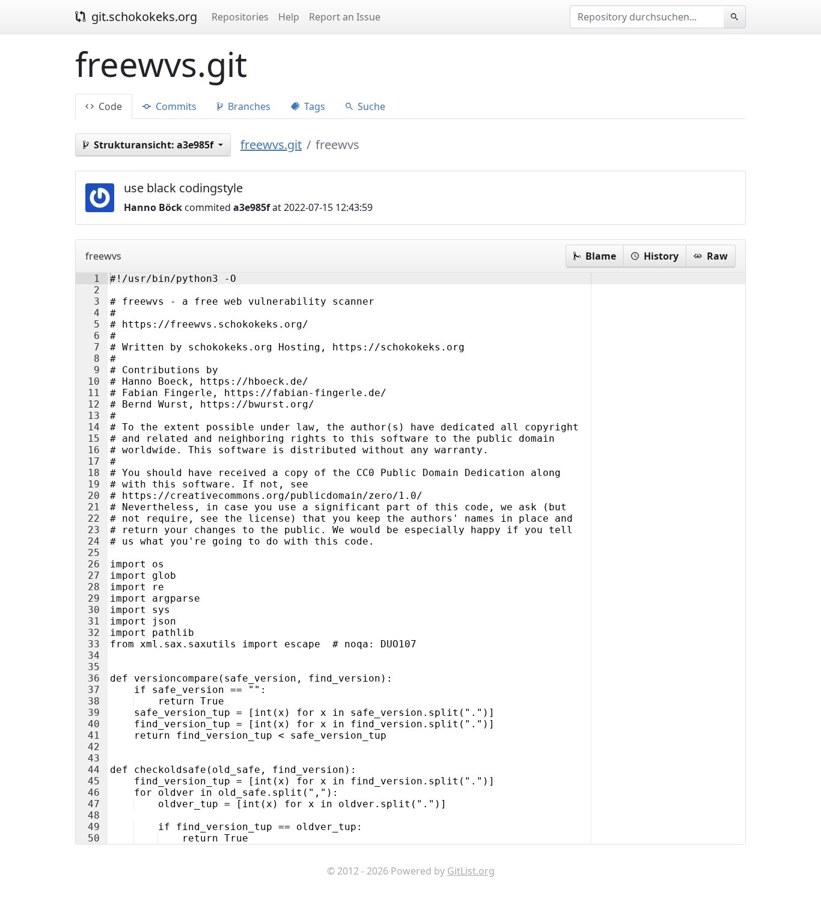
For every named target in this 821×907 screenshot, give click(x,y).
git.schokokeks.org (142, 16)
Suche (370, 106)
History (660, 256)
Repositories (240, 16)
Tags (313, 106)
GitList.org (471, 871)
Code (109, 106)
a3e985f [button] (155, 144)
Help (288, 16)
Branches (247, 106)
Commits (175, 106)
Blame (599, 256)
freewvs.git (271, 144)
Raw (716, 256)
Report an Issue (344, 16)
